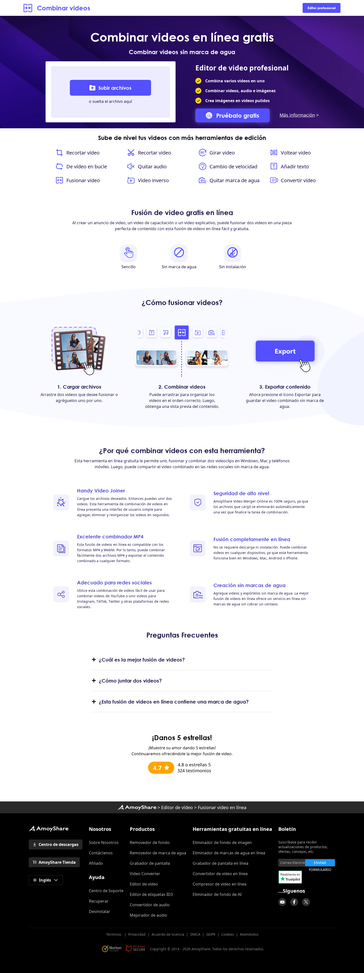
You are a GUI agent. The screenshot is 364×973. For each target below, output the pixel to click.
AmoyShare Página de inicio (48, 829)
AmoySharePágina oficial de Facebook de (294, 902)
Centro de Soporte (106, 890)
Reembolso (249, 934)
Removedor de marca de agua (158, 853)
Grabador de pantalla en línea (220, 863)
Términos (114, 934)
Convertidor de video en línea (220, 873)
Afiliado (96, 863)
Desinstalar (99, 911)
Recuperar (98, 901)
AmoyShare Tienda (57, 862)
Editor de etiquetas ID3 (151, 894)
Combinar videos (63, 8)
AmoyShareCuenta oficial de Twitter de (306, 902)
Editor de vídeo (177, 807)
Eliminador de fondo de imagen (222, 842)
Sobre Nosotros (104, 842)
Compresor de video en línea (219, 884)
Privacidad (137, 934)
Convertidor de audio (150, 904)
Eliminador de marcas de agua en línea (229, 853)
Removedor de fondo (150, 842)
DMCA (195, 934)
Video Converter (145, 873)
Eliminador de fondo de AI (217, 894)
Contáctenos (101, 853)
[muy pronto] (282, 902)
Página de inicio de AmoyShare (137, 807)
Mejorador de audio (148, 915)
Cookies (227, 934)
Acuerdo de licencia (168, 934)
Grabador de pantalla (150, 863)
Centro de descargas (58, 844)
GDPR (210, 934)
